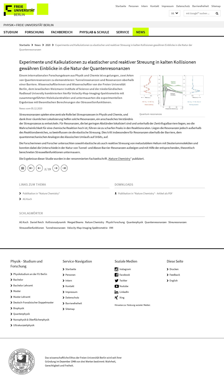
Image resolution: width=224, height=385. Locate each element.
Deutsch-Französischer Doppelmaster (33, 302)
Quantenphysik (21, 313)
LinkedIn (124, 292)
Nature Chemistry (119, 159)
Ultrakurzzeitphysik (23, 325)
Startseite (120, 6)
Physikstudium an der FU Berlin (30, 274)
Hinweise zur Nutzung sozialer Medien (132, 305)
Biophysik (18, 308)
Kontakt (154, 6)
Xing (122, 297)
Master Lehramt (21, 296)
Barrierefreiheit (200, 6)
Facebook (125, 274)
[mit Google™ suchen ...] (217, 13)
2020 (48, 45)
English (174, 280)
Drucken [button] (174, 269)
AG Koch (27, 199)
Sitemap (215, 6)
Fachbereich (61, 32)
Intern (144, 6)
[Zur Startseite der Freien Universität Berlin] (29, 11)
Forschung (34, 32)
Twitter (123, 280)
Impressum (168, 6)
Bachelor (18, 279)
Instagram (125, 269)
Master (17, 291)
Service (122, 32)
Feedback (175, 274)
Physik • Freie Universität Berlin (29, 25)
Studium (11, 32)
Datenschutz (183, 6)
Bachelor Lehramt (23, 285)
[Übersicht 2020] (22, 168)
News (140, 32)
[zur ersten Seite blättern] (31, 168)
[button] (174, 13)
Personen (134, 6)
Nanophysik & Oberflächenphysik (31, 319)
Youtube (124, 286)
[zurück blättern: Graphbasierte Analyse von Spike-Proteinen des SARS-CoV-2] (39, 168)
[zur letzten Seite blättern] (64, 168)
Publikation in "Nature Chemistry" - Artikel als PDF (145, 193)
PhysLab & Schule (94, 32)
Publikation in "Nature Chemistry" (41, 193)
